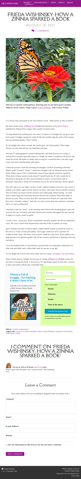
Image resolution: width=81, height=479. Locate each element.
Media (70, 2)
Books (27, 2)
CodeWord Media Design (71, 471)
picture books (10, 333)
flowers (39, 331)
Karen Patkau (63, 126)
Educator (52, 294)
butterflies (33, 331)
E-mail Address (12, 426)
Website (9, 435)
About (61, 2)
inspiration (59, 331)
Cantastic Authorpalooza (20, 329)
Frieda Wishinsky (49, 331)
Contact (29, 4)
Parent (50, 289)
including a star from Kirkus (63, 254)
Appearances (40, 2)
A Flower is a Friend (22, 331)
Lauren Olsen (75, 476)
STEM (18, 333)
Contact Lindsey (9, 469)
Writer (51, 299)
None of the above (55, 305)
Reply (7, 371)
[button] (23, 307)
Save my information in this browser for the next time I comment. (34, 445)
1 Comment (41, 31)
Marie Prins (38, 367)
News (53, 2)
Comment (10, 399)
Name (8, 417)
